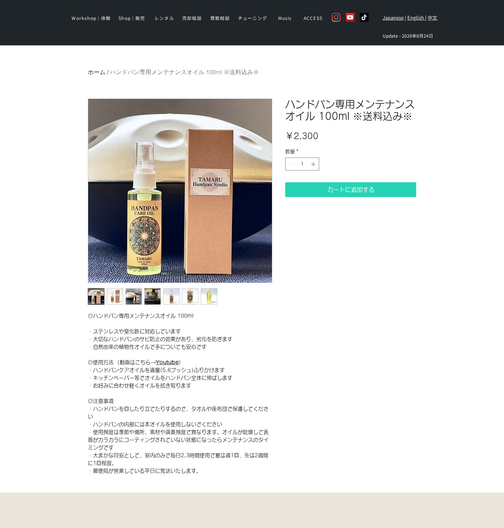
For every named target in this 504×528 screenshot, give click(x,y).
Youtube (167, 362)
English (416, 17)
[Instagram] (336, 17)
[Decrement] (290, 164)
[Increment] (314, 164)
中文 (432, 17)
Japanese (393, 17)
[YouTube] (350, 17)
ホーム (97, 72)
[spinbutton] (302, 164)
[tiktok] (364, 17)
